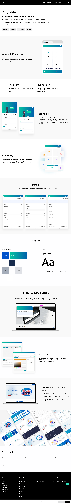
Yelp (22, 496)
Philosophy (4, 485)
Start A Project (5, 489)
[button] (68, 2)
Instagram (23, 486)
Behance (23, 493)
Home (3, 481)
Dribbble (23, 491)
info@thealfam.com (40, 491)
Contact (4, 491)
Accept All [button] (67, 501)
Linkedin (22, 488)
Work (3, 483)
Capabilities (4, 487)
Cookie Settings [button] (61, 501)
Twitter (22, 483)
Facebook (23, 481)
